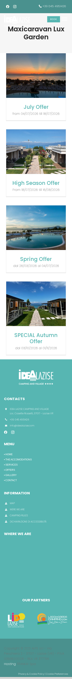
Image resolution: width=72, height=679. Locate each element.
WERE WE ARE (17, 509)
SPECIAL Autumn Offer (36, 338)
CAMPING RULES (19, 515)
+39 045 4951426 (54, 6)
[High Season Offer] (36, 151)
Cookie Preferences (57, 674)
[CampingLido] (16, 612)
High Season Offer (36, 183)
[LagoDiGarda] (52, 612)
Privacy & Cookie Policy (31, 674)
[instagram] (14, 6)
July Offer (36, 107)
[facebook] (7, 6)
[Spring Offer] (36, 227)
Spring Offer (36, 259)
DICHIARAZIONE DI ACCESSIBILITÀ (28, 521)
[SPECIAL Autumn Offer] (36, 304)
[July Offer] (36, 75)
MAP (12, 503)
